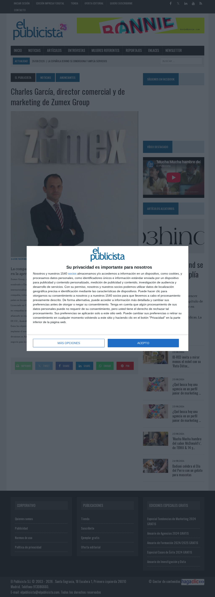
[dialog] (107, 298)
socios (72, 273)
